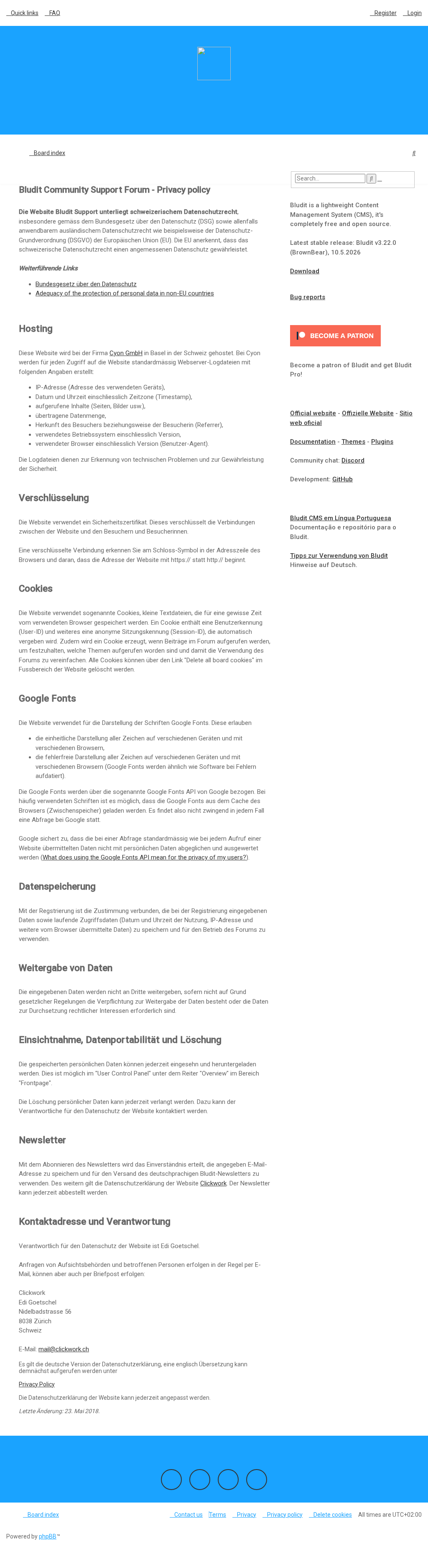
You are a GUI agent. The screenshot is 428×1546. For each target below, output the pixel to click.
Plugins (382, 441)
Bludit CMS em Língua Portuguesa (340, 518)
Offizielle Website (368, 413)
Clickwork (213, 1183)
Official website (313, 413)
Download (304, 271)
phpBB (47, 1536)
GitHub (342, 479)
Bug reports (307, 297)
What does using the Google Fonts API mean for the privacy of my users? (144, 857)
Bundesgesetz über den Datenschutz (86, 284)
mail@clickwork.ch (63, 1349)
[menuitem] (52, 13)
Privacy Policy (37, 1384)
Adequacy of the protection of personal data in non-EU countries (125, 293)
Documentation (313, 441)
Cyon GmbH (126, 353)
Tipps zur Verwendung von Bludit (339, 555)
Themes (353, 441)
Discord (352, 460)
